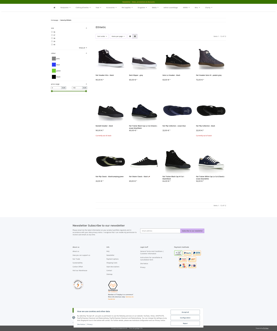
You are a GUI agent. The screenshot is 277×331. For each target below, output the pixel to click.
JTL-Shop (265, 328)
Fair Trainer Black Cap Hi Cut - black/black (174, 177)
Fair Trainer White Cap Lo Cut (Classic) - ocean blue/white (210, 177)
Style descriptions (112, 267)
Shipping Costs (111, 263)
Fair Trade (76, 259)
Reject (185, 323)
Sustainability (77, 263)
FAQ (107, 251)
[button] (130, 36)
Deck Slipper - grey (136, 75)
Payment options (112, 259)
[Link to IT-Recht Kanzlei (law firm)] (78, 284)
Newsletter (110, 255)
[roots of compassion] (54, 7)
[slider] (51, 91)
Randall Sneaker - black (104, 126)
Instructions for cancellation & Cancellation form (151, 258)
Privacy (90, 324)
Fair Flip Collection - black (205, 126)
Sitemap (109, 274)
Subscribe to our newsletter (192, 231)
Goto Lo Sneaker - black (171, 75)
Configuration (185, 318)
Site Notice (81, 324)
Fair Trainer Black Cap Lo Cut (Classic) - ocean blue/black (143, 127)
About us (76, 251)
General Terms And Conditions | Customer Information (152, 252)
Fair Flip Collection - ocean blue (174, 126)
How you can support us (81, 255)
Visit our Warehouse (80, 270)
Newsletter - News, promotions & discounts (138, 2)
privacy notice (97, 232)
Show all (82, 48)
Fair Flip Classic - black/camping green (110, 176)
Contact (109, 270)
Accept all (185, 312)
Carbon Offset (78, 267)
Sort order (101, 36)
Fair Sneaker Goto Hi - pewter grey (209, 75)
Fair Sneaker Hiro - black (105, 75)
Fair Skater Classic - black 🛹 (139, 176)
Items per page (117, 36)
